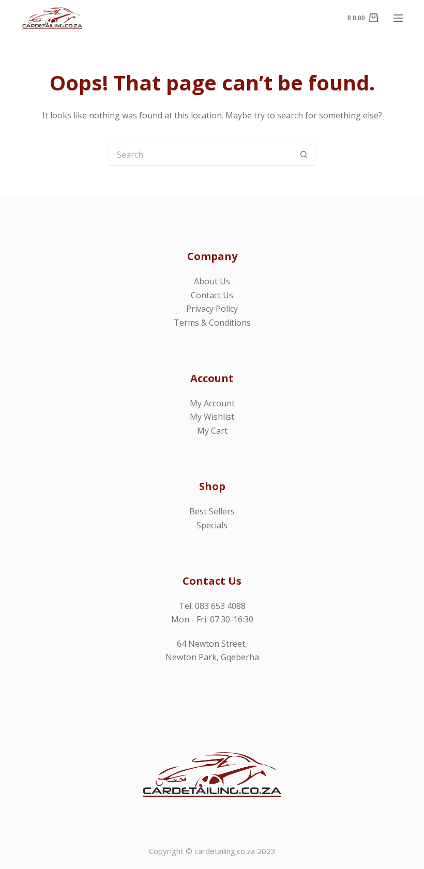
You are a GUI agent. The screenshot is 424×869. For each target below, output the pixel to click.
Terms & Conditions (212, 322)
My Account (212, 403)
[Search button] (303, 154)
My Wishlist (212, 416)
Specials (212, 525)
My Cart (212, 430)
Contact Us (212, 295)
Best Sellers (212, 511)
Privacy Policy (212, 308)
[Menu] (398, 18)
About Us (212, 281)
